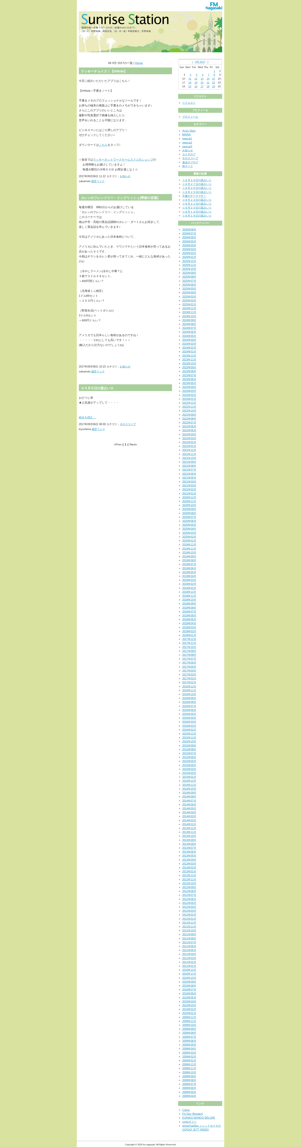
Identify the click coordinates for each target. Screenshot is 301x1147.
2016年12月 (189, 686)
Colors (186, 1110)
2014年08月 (189, 796)
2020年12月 (189, 497)
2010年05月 (189, 997)
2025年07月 (189, 280)
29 (213, 86)
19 (196, 82)
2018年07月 (189, 611)
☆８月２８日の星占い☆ (197, 180)
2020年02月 (189, 536)
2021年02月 (189, 489)
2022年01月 (189, 446)
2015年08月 (189, 749)
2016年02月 (189, 725)
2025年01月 (189, 304)
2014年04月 (189, 812)
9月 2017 (200, 61)
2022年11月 (189, 406)
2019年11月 (189, 548)
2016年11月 (189, 690)
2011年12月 (189, 922)
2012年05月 (189, 903)
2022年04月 (189, 434)
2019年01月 (189, 588)
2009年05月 (189, 1044)
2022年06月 (189, 426)
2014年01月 (189, 824)
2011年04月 (189, 954)
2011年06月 (189, 946)
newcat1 (187, 138)
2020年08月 (189, 513)
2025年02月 (189, 300)
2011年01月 (189, 966)
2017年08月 (189, 654)
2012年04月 (189, 906)
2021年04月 (189, 481)
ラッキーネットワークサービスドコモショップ (123, 159)
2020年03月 (189, 532)
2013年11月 (189, 832)
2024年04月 (189, 339)
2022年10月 (189, 410)
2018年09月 (189, 603)
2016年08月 (189, 702)
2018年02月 (189, 631)
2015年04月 (189, 765)
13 (202, 78)
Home (139, 63)
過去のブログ (190, 162)
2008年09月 (189, 1076)
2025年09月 (189, 272)
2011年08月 (189, 938)
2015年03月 (189, 769)
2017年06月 (189, 662)
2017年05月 (189, 666)
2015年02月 (189, 773)
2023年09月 (189, 367)
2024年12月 (189, 308)
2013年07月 (189, 847)
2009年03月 (189, 1052)
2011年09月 (189, 934)
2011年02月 (189, 962)
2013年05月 (189, 855)
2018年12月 (189, 591)
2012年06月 (189, 899)
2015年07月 (189, 753)
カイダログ (189, 154)
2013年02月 (189, 867)
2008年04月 (189, 1096)
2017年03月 (189, 674)
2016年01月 (189, 729)
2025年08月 (189, 276)
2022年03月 (189, 438)
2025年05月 (189, 288)
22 (213, 82)
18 (189, 82)
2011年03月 (189, 958)
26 (196, 86)
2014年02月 (189, 820)
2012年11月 (189, 879)
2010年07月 (189, 989)
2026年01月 (189, 257)
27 (202, 86)
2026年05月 (189, 241)
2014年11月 (189, 784)
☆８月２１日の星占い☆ (197, 203)
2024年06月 (189, 331)
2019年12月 (189, 544)
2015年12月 (189, 733)
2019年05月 (189, 572)
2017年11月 (189, 643)
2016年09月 (189, 698)
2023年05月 (189, 383)
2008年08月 (189, 1080)
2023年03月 (189, 391)
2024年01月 (189, 351)
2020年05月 (189, 524)
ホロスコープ (128, 424)
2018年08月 (189, 607)
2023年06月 (189, 379)
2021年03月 (189, 485)
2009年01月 (189, 1060)
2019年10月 (189, 552)
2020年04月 (189, 528)
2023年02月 (189, 395)
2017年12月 (189, 639)
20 (202, 82)
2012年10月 (189, 883)
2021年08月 (189, 465)
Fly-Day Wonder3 (192, 1113)
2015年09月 (189, 745)
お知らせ (125, 176)
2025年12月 (189, 261)
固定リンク (98, 181)
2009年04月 (189, 1048)
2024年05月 (189, 336)
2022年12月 (189, 402)
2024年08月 (189, 324)
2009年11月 (189, 1021)
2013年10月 (189, 836)
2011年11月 (189, 926)
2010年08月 (189, 985)
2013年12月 (189, 828)
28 (208, 86)
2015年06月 (189, 757)
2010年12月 (189, 969)
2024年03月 (189, 343)
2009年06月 (189, 1040)
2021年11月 (189, 454)
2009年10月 (189, 1025)
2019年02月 (189, 583)
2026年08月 (189, 229)
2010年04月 (189, 1001)
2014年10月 (189, 788)
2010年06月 (189, 993)
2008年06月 (189, 1088)
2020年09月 (189, 509)
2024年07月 (189, 328)
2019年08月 (189, 560)
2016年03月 (189, 721)
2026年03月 (189, 249)
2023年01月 (189, 399)
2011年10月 (189, 930)
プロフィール (190, 116)
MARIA (186, 134)
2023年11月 (189, 359)
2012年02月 (189, 914)
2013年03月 (189, 863)
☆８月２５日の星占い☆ (197, 192)
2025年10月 (189, 268)
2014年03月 (189, 816)
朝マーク (187, 166)
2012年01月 (189, 918)
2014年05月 (189, 808)
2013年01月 (189, 871)
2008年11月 (189, 1068)
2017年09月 (189, 651)
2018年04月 (189, 623)
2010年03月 (189, 1005)
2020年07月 (189, 517)
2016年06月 (189, 710)
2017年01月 (189, 682)
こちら (103, 144)
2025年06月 (189, 284)
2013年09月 (189, 840)
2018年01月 (189, 635)
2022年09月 (189, 414)
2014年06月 (189, 804)
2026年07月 (189, 233)
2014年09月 (189, 792)
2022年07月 (189, 422)
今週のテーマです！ (194, 195)
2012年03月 (189, 910)
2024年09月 (189, 320)
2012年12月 (189, 875)
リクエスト (189, 102)
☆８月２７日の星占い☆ (197, 184)
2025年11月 (189, 265)
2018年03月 (189, 627)
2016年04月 (189, 717)
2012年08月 (189, 891)
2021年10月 (189, 458)
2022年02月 (189, 442)
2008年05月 (189, 1092)
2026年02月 (189, 253)
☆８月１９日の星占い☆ (197, 211)
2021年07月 (189, 469)
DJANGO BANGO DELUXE (198, 1117)
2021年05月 (189, 477)
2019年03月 (189, 580)
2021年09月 (189, 461)
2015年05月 (189, 761)
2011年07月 (189, 942)
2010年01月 (189, 1013)
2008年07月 (189, 1084)
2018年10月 (189, 599)
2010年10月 (189, 977)
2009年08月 (189, 1032)
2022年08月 (189, 418)
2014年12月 (189, 780)
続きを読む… (87, 417)
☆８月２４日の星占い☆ (197, 199)
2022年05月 (189, 430)
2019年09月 (189, 556)
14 (208, 78)
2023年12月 (189, 355)
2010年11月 (189, 973)
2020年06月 (189, 521)
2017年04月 (189, 670)
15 (213, 78)
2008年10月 (189, 1072)
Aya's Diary (189, 130)
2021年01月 (189, 493)
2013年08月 (189, 844)
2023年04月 (189, 387)
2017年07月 (189, 658)
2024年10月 (189, 316)
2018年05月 (189, 619)
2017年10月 (189, 647)
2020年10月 (189, 505)
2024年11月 (189, 312)
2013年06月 (189, 851)
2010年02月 (189, 1009)
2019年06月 (189, 568)
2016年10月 (189, 694)
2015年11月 (189, 737)
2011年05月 (189, 950)
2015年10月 (189, 741)
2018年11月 (189, 595)
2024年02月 (189, 347)
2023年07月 (189, 375)
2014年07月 (189, 800)
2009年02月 (189, 1056)
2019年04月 (189, 576)
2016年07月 (189, 706)
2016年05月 (189, 714)
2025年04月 (189, 292)
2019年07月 (189, 564)
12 (196, 78)
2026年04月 (189, 245)
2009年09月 (189, 1029)
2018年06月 (189, 615)
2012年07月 (189, 895)
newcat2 (187, 142)
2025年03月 (189, 296)
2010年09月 (189, 981)
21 (208, 82)
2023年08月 (189, 371)
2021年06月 (189, 473)
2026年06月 (189, 237)
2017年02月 (189, 678)
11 (190, 78)
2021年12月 (189, 450)
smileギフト (189, 1121)
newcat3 (187, 146)
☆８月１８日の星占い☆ (197, 215)
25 (189, 86)
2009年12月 (189, 1017)
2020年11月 (189, 501)
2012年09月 (189, 887)
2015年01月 (189, 776)
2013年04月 (189, 859)
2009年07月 (189, 1037)
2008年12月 (189, 1064)
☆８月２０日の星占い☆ (197, 207)
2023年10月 (189, 363)
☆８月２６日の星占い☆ (197, 187)
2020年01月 (189, 540)
